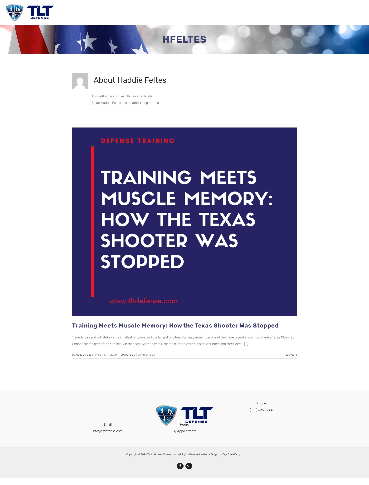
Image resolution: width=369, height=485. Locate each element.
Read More (290, 354)
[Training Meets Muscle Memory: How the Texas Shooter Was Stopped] (184, 222)
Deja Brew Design (232, 454)
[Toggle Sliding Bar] (356, 13)
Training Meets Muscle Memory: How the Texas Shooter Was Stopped (175, 325)
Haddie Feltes (84, 354)
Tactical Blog (127, 354)
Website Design (209, 454)
